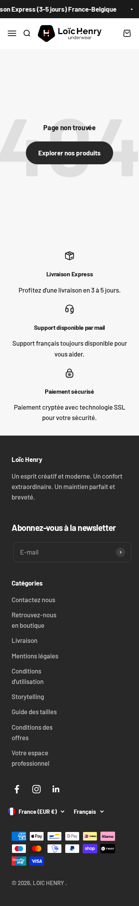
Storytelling (28, 696)
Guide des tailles (34, 711)
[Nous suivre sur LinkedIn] (56, 789)
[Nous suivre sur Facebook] (17, 789)
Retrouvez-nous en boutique (34, 620)
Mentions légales (35, 656)
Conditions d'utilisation (28, 676)
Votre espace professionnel (30, 758)
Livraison (24, 640)
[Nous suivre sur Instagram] (36, 789)
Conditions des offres (32, 732)
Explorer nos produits (69, 153)
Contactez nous (33, 599)
